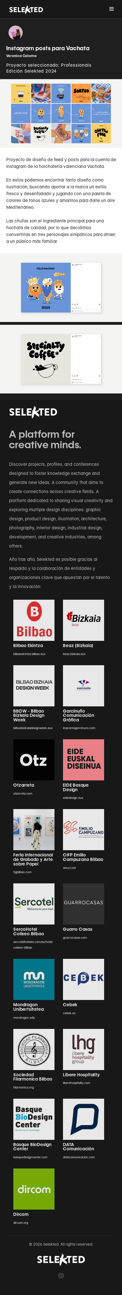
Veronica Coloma (21, 56)
